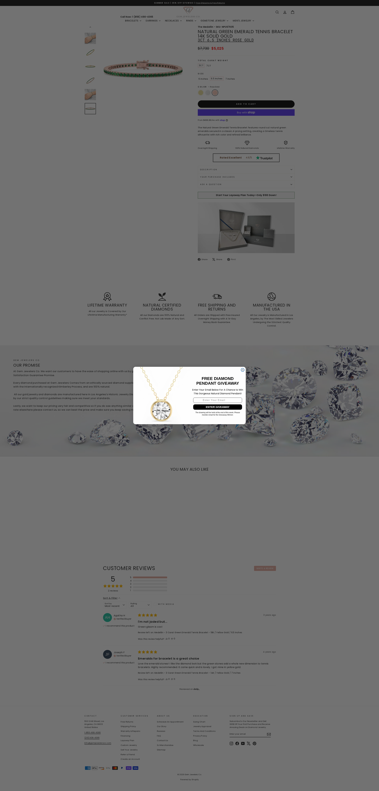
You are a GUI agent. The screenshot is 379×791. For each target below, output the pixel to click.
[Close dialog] (242, 370)
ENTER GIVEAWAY (217, 407)
